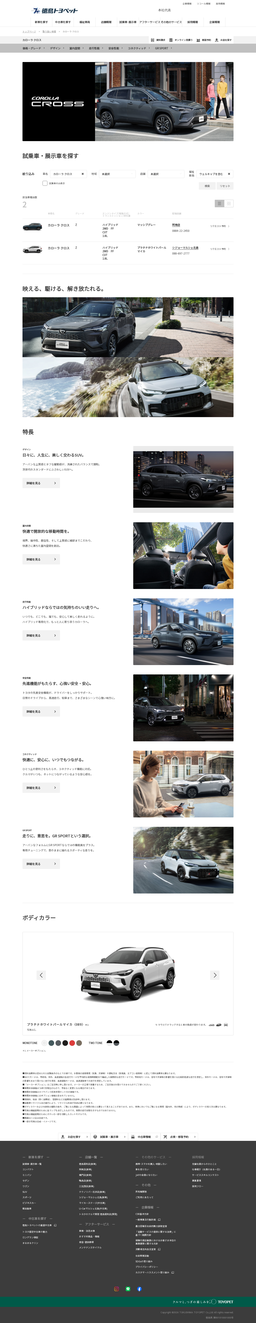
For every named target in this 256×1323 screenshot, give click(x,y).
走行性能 (94, 48)
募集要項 (197, 1180)
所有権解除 (141, 1191)
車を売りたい (142, 1169)
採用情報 (220, 4)
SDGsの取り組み (144, 1261)
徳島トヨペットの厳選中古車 (37, 1225)
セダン (25, 1180)
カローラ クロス (31, 40)
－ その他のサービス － (153, 1157)
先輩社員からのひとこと (204, 1163)
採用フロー (197, 1186)
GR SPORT (161, 48)
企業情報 (187, 4)
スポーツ (26, 1197)
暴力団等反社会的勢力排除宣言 (151, 1226)
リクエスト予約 (218, 225)
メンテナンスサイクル (90, 1247)
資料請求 (160, 39)
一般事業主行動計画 (145, 1219)
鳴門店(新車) (85, 1174)
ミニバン (26, 1174)
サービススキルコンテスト (205, 1174)
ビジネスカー (29, 1202)
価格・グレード (32, 48)
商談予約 (206, 39)
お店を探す (226, 39)
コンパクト (28, 1169)
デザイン (55, 48)
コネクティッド (137, 48)
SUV (24, 1191)
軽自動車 (26, 1208)
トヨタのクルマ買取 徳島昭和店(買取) (98, 1214)
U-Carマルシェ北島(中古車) (93, 1208)
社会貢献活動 (142, 1255)
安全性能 (114, 48)
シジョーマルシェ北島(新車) (93, 1197)
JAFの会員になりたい (146, 1174)
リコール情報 (203, 4)
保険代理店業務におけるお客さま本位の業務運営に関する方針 (155, 1242)
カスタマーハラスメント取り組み (152, 1272)
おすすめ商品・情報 (89, 1236)
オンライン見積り (184, 39)
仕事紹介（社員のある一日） (206, 1169)
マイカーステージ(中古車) (92, 1202)
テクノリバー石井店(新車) (92, 1191)
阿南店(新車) (85, 1169)
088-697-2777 (180, 253)
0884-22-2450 (180, 231)
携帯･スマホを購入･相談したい (151, 1163)
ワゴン (25, 1186)
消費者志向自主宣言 (145, 1249)
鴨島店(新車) (85, 1180)
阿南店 (176, 225)
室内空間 (75, 48)
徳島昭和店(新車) (87, 1163)
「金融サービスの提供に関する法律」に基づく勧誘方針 (155, 1233)
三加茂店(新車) (86, 1186)
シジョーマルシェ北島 (185, 247)
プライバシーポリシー (146, 1266)
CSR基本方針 (142, 1213)
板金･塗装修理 (86, 1242)
